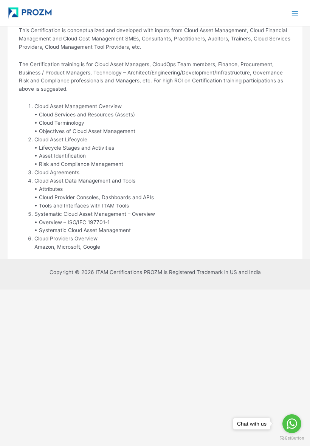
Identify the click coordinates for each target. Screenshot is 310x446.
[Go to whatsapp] (291, 423)
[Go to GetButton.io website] (292, 438)
